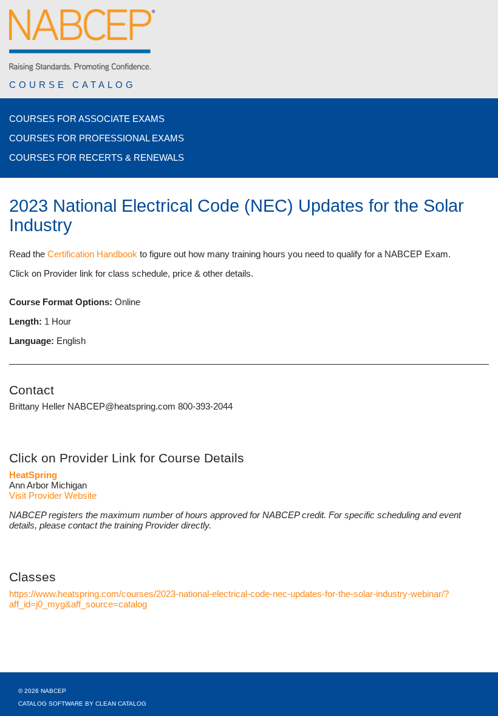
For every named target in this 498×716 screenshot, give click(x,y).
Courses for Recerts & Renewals (96, 157)
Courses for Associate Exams (87, 118)
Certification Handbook (92, 254)
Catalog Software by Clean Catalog (82, 703)
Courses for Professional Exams (96, 138)
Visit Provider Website (53, 495)
